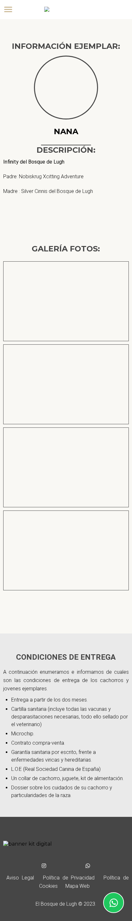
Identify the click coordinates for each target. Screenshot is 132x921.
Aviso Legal (20, 878)
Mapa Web (77, 886)
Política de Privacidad (69, 878)
